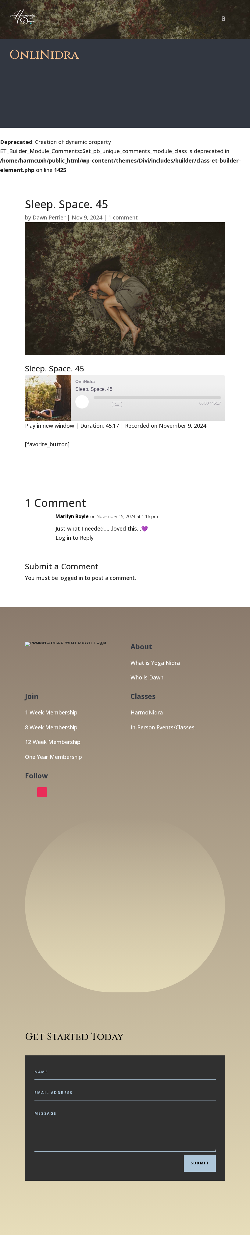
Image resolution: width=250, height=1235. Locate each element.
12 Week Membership (52, 742)
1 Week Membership (51, 712)
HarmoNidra (146, 712)
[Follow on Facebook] (30, 792)
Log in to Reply (74, 537)
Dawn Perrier (49, 217)
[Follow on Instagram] (42, 792)
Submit (200, 1163)
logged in (71, 577)
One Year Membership (53, 756)
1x (117, 404)
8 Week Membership (51, 727)
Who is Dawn (146, 677)
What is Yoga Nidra (155, 662)
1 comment (123, 217)
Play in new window (49, 425)
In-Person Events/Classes (162, 727)
